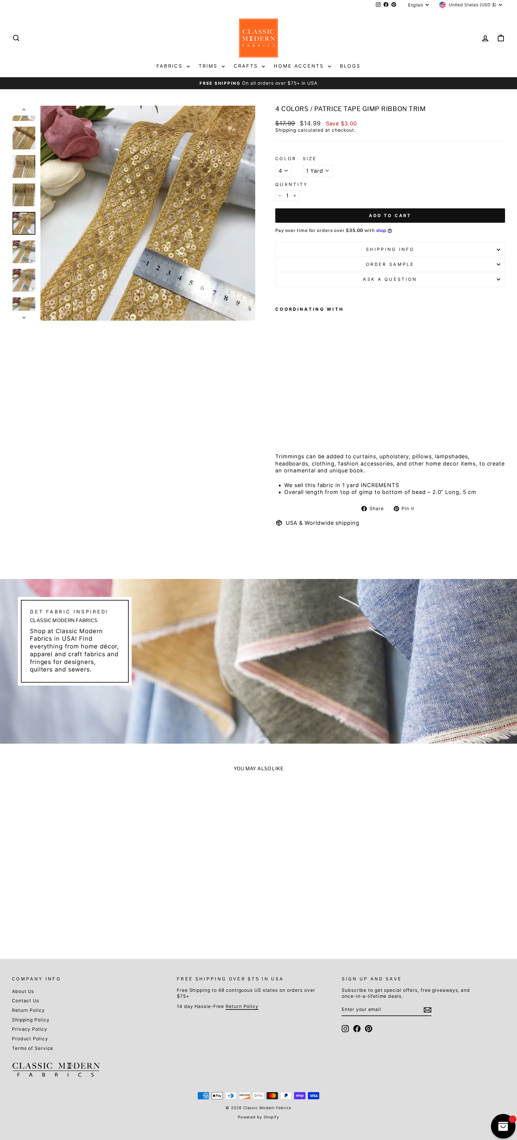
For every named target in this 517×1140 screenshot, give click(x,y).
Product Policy (30, 1039)
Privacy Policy (29, 1029)
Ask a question (390, 279)
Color (285, 158)
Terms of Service (32, 1048)
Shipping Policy (31, 1020)
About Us (23, 991)
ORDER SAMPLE (390, 264)
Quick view (71, 897)
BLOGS (350, 66)
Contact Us (25, 1000)
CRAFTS (247, 66)
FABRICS (170, 66)
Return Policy (28, 1010)
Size (310, 158)
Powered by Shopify (258, 1117)
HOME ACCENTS (300, 66)
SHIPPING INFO (390, 249)
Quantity (291, 184)
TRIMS (209, 66)
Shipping (285, 130)
